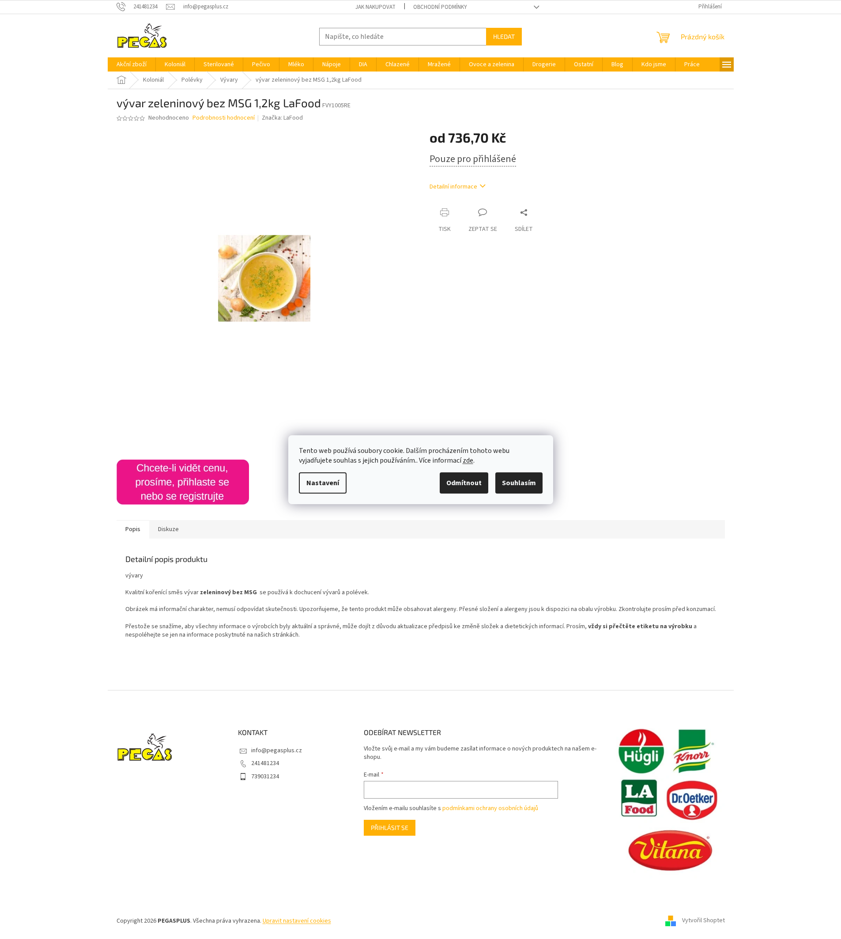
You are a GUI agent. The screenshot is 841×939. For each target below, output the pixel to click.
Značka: (282, 117)
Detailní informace (453, 186)
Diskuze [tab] (168, 529)
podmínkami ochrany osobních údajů (490, 808)
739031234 (265, 776)
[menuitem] (131, 64)
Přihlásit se (389, 827)
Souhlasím (519, 483)
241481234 (265, 763)
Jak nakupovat (375, 7)
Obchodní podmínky (440, 7)
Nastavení (322, 483)
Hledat (504, 36)
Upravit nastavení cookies (297, 920)
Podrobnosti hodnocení (223, 118)
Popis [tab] (132, 529)
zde (468, 460)
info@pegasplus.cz (276, 750)
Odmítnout (464, 483)
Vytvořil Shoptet (703, 920)
